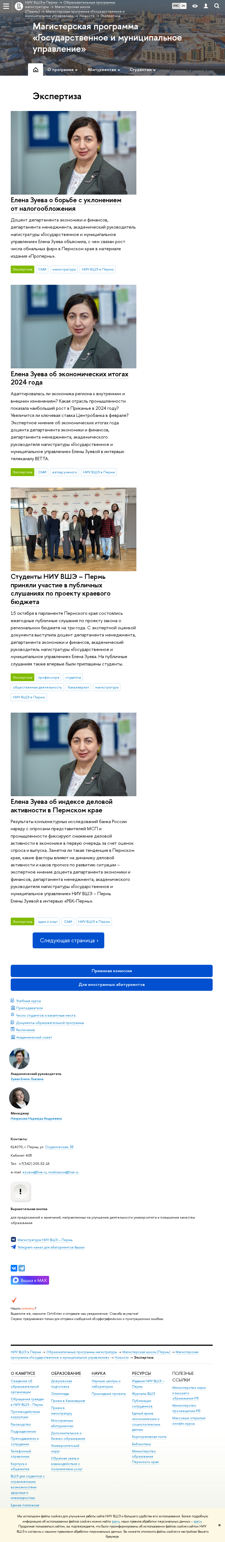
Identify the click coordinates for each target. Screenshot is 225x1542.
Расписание (25, 1029)
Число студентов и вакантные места (45, 1015)
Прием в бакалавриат (68, 1400)
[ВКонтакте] (14, 1268)
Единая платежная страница (25, 1508)
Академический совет (34, 1037)
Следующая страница (67, 940)
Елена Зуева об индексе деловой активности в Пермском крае (62, 805)
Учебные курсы (28, 1000)
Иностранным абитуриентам (62, 1423)
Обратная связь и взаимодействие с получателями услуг (67, 1464)
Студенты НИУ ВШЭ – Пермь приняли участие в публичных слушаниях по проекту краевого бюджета (61, 588)
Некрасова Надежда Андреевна (36, 1118)
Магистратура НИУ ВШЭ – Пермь (45, 1239)
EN (183, 6)
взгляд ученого (64, 472)
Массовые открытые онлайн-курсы (189, 1421)
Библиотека (141, 1444)
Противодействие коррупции (25, 1414)
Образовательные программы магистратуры (81, 1352)
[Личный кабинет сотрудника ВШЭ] (206, 6)
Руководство (21, 1424)
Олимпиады (60, 1393)
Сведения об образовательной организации (25, 1386)
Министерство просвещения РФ (186, 1408)
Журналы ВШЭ (143, 1393)
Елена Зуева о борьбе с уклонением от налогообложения (66, 204)
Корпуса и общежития (20, 1466)
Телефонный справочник (21, 1454)
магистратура (64, 269)
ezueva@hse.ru (34, 1172)
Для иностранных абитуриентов (111, 984)
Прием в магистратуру (61, 1411)
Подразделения (23, 1431)
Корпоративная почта (149, 1436)
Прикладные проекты (109, 1393)
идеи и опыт (48, 921)
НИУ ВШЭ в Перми (98, 269)
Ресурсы (141, 1373)
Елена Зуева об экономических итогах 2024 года (69, 378)
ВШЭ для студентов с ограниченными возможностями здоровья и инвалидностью (28, 1487)
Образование (66, 1373)
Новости (122, 1357)
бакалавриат (78, 687)
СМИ (42, 269)
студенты (73, 677)
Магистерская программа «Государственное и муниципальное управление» (107, 37)
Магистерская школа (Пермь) (146, 1352)
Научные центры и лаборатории (106, 1384)
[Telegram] (21, 1268)
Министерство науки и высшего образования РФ (189, 1393)
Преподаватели (29, 1007)
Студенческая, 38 (59, 1146)
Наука (99, 1373)
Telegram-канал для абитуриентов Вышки (51, 1247)
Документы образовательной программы (50, 1022)
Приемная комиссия (112, 971)
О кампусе (23, 1373)
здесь (116, 1521)
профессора (48, 677)
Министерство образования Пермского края (145, 1456)
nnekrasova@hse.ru (63, 1172)
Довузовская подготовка (61, 1384)
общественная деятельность (37, 687)
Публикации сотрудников (142, 1403)
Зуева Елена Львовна (27, 1079)
